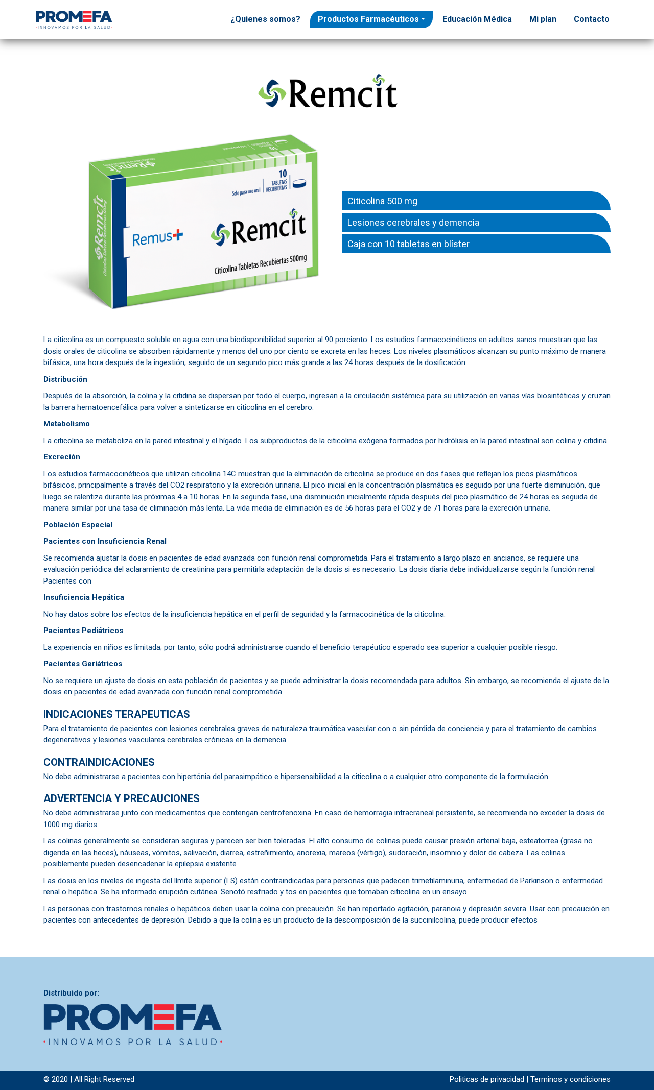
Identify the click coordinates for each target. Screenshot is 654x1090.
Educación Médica (477, 19)
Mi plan (542, 19)
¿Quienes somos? (265, 19)
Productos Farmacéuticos (368, 19)
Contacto (592, 19)
